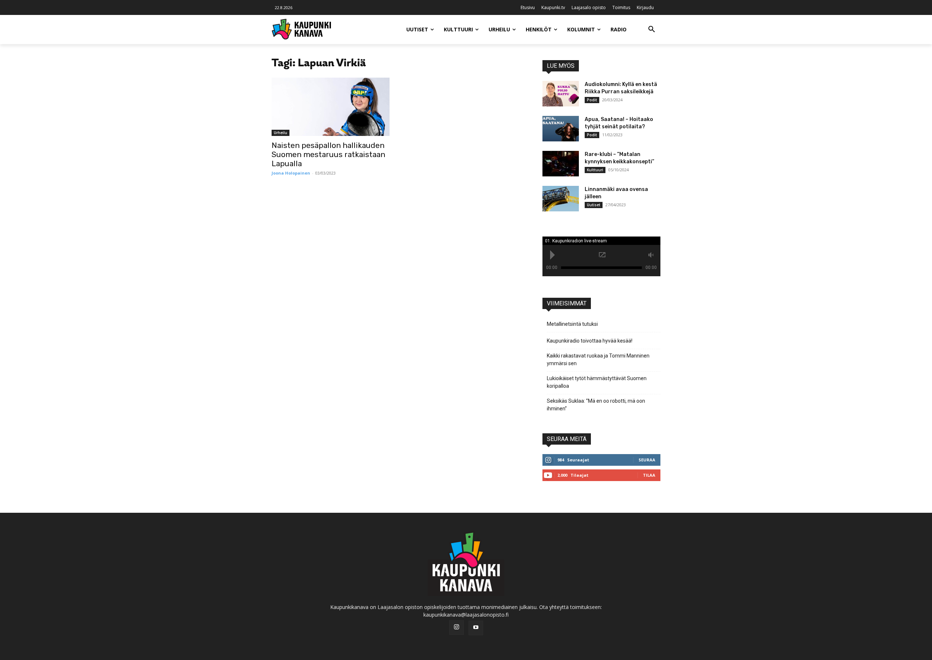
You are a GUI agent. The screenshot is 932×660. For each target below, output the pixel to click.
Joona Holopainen (291, 173)
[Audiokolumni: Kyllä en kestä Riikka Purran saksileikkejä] (560, 93)
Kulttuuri (595, 169)
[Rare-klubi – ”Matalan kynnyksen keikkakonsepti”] (560, 163)
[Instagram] (456, 627)
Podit (592, 99)
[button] (651, 29)
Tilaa (649, 475)
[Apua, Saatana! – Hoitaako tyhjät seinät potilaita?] (560, 128)
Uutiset (593, 204)
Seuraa (647, 459)
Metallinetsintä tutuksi (572, 324)
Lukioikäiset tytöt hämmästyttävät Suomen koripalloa (597, 382)
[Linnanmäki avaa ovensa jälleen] (560, 198)
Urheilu (280, 132)
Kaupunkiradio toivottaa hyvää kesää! (589, 341)
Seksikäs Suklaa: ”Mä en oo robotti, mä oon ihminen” (596, 404)
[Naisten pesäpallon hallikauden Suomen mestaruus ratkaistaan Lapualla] (331, 107)
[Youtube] (476, 628)
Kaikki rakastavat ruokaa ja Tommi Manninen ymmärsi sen (598, 359)
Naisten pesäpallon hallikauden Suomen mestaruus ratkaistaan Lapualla (328, 154)
